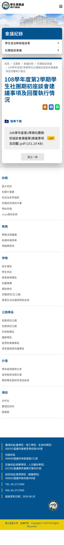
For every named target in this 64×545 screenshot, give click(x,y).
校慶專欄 (7, 283)
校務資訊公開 (9, 326)
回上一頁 (33, 157)
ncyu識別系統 (9, 214)
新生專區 (7, 266)
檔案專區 (7, 337)
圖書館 (5, 412)
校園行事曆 (8, 191)
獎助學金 (7, 288)
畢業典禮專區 (9, 277)
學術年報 (7, 208)
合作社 (5, 400)
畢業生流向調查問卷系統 (15, 300)
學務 (5, 258)
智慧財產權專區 (10, 343)
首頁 (6, 63)
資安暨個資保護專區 (13, 348)
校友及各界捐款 (10, 197)
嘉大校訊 (7, 186)
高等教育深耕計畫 (12, 374)
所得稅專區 (8, 331)
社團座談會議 (44, 63)
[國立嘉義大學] (18, 5)
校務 (5, 178)
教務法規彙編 (9, 234)
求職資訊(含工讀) (11, 294)
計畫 (5, 360)
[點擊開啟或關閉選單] (60, 5)
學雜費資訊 (8, 245)
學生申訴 (7, 272)
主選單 (16, 63)
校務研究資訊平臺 (12, 203)
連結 (5, 392)
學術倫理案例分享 (12, 369)
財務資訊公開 (9, 320)
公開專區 (8, 312)
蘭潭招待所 (8, 406)
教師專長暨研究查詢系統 (15, 380)
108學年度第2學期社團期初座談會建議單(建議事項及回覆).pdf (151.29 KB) (31, 138)
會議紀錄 (29, 63)
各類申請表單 (9, 240)
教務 (5, 226)
